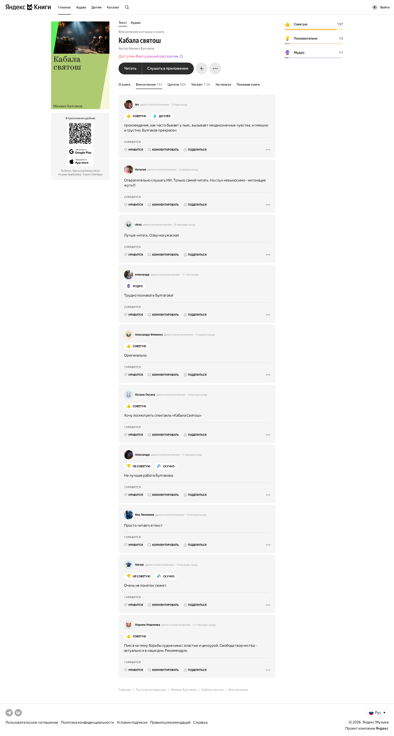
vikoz (138, 224)
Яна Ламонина (144, 514)
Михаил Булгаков (141, 48)
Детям (96, 7)
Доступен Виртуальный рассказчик (149, 56)
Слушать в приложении (167, 68)
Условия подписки (132, 722)
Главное (64, 7)
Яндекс (382, 728)
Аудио (81, 7)
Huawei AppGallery (69, 174)
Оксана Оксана (145, 394)
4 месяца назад (196, 514)
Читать (130, 68)
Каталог (113, 7)
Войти (384, 7)
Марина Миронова (147, 624)
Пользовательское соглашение (31, 722)
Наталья (140, 169)
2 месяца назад (188, 169)
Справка (200, 722)
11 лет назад (190, 274)
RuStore (66, 170)
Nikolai (139, 564)
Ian (137, 104)
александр (142, 274)
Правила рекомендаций (170, 722)
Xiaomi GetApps (93, 174)
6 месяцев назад (185, 224)
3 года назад (179, 104)
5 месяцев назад (187, 564)
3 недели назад (205, 334)
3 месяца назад (192, 454)
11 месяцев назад (204, 624)
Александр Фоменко (149, 334)
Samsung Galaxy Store (86, 170)
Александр (142, 454)
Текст (123, 22)
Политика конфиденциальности (87, 722)
